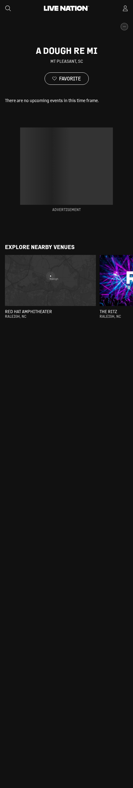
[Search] (8, 8)
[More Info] (124, 26)
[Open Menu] (125, 8)
